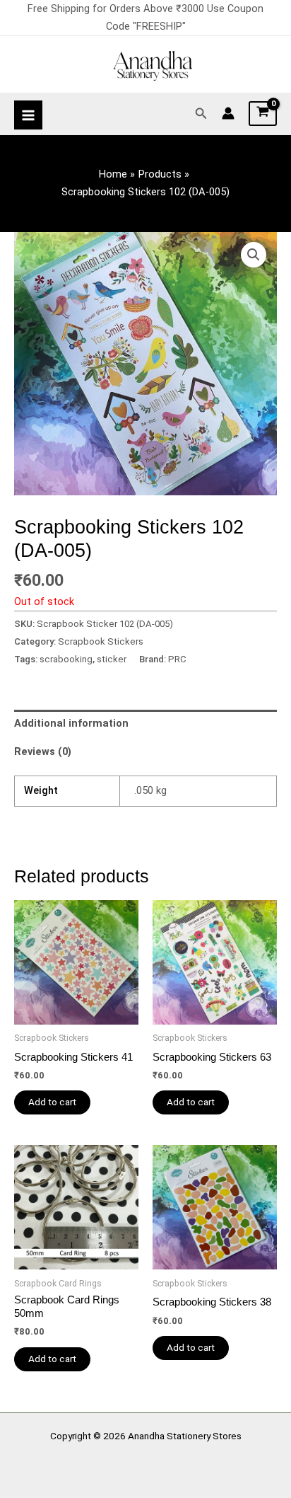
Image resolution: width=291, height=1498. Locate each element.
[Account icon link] (228, 113)
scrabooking (66, 659)
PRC (177, 659)
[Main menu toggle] (28, 114)
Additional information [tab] (71, 723)
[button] (201, 113)
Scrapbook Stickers (100, 641)
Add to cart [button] (52, 1101)
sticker (111, 659)
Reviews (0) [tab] (42, 751)
